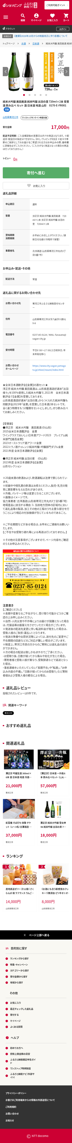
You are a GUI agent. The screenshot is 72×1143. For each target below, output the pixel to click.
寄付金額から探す (19, 976)
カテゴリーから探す (19, 970)
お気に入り (52, 20)
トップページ (9, 43)
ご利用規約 (11, 1106)
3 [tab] (35, 95)
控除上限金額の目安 (20, 1053)
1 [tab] (24, 95)
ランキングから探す (19, 958)
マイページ (36, 20)
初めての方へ (16, 1047)
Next (66, 71)
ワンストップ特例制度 (20, 1068)
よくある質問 (16, 1026)
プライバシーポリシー (16, 1093)
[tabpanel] (36, 71)
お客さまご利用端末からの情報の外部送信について (30, 1100)
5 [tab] (46, 95)
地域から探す (16, 982)
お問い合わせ (12, 1113)
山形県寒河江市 (10, 117)
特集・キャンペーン (19, 964)
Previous (5, 71)
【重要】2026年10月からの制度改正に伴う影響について (40, 35)
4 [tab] (41, 95)
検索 (23, 20)
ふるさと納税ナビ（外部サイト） (22, 1075)
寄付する (14, 1014)
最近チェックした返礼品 (21, 1008)
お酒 (23, 43)
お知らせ (10, 1120)
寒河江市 (8, 713)
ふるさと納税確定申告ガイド (23, 1061)
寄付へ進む (36, 172)
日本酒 (35, 43)
